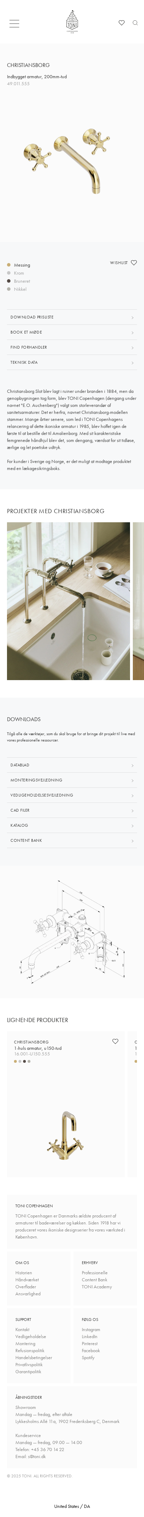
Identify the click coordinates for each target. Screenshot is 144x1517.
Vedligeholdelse (30, 1336)
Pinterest (90, 1343)
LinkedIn (90, 1336)
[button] (16, 25)
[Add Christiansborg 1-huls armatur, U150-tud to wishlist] (115, 1041)
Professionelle (95, 1272)
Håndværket (27, 1279)
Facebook (91, 1350)
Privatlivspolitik (29, 1364)
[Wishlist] (121, 23)
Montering (25, 1343)
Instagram (91, 1329)
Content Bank (94, 1279)
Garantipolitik (28, 1371)
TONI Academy (97, 1286)
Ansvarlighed (28, 1293)
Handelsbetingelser (33, 1357)
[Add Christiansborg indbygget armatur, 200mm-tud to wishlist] (134, 263)
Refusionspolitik (29, 1350)
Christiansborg (38, 1045)
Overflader (25, 1286)
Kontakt (22, 1329)
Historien (23, 1272)
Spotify (88, 1357)
